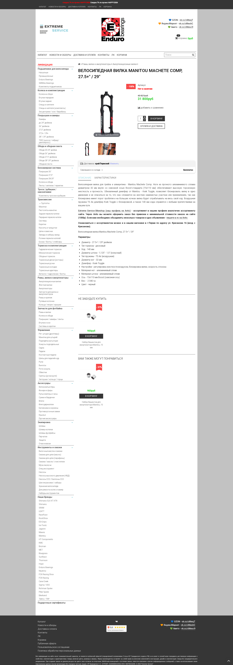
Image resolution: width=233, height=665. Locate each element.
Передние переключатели (50, 217)
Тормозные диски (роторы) (51, 260)
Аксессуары (44, 383)
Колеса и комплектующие (51, 90)
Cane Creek (43, 581)
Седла (41, 348)
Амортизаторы (45, 288)
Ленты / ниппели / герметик (51, 185)
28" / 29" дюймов (46, 137)
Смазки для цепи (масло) (50, 455)
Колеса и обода (46, 182)
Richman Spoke (45, 588)
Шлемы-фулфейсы (47, 433)
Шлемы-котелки (46, 429)
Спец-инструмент (46, 469)
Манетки (43, 207)
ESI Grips (43, 522)
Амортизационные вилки (50, 281)
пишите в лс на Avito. (177, 217)
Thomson (43, 560)
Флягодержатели (46, 404)
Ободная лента (45, 164)
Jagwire (42, 529)
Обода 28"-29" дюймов (49, 160)
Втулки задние (45, 101)
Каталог (42, 7)
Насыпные (43, 72)
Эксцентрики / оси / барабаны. (52, 112)
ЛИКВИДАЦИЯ (45, 65)
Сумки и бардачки (47, 397)
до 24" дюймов (45, 123)
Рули (41, 362)
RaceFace (43, 515)
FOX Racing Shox (46, 574)
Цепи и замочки (46, 231)
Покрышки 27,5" (46, 175)
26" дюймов (44, 126)
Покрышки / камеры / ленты (51, 319)
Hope (41, 564)
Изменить (114, 164)
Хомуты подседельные (49, 344)
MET (41, 550)
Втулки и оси (44, 323)
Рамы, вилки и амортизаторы (53, 277)
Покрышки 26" (45, 171)
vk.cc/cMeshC (186, 23)
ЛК (100, 7)
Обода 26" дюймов (47, 153)
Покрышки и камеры (49, 115)
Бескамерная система (49, 168)
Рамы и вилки (45, 312)
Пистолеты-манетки (48, 210)
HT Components (46, 539)
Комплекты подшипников (50, 87)
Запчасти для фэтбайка (50, 308)
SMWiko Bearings (46, 83)
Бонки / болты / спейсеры (50, 242)
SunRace (43, 557)
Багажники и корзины (48, 408)
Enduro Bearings (46, 79)
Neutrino (42, 571)
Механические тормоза (49, 253)
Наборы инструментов (49, 493)
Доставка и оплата (76, 7)
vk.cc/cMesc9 (186, 27)
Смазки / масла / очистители (52, 462)
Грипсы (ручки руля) (48, 376)
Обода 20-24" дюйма (48, 150)
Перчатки (43, 436)
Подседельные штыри (48, 341)
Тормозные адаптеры (48, 270)
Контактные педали (47, 355)
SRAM (41, 508)
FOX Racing (44, 578)
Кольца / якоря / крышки (50, 305)
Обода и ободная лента (50, 146)
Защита (42, 440)
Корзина (108, 7)
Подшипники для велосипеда (53, 69)
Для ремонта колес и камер (51, 490)
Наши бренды (45, 497)
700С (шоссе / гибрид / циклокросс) (49, 141)
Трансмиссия (45, 199)
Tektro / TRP (44, 599)
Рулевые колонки (46, 301)
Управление (44, 330)
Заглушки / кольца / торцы (51, 379)
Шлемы (42, 426)
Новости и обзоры (57, 7)
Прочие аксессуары (47, 418)
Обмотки (43, 372)
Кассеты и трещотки (48, 228)
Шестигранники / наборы (50, 483)
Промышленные (46, 76)
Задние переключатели (49, 214)
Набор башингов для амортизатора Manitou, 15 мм (91, 345)
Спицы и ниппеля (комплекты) (52, 108)
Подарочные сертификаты (52, 602)
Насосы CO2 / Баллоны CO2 (51, 479)
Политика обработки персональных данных (59, 650)
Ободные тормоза (47, 256)
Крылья (42, 415)
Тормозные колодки (48, 267)
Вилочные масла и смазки (50, 451)
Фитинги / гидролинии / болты (52, 274)
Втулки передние (46, 98)
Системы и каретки (47, 326)
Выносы (42, 365)
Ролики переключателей (50, 238)
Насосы (42, 472)
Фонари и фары (45, 390)
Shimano (43, 504)
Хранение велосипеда (48, 486)
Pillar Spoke (44, 592)
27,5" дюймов (45, 130)
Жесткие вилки (45, 285)
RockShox (43, 518)
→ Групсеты (44, 203)
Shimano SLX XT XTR (48, 501)
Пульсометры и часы (48, 394)
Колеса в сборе (46, 94)
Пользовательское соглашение (53, 647)
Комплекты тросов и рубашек (52, 196)
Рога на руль (44, 369)
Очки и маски (45, 443)
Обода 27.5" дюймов (48, 157)
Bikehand (43, 595)
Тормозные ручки (47, 263)
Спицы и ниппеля (46, 105)
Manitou (42, 536)
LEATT (41, 511)
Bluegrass (43, 553)
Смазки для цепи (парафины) (52, 458)
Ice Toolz (43, 525)
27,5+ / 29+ (43, 133)
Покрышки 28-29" (46, 178)
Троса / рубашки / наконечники (47, 190)
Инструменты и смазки (50, 447)
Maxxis (42, 532)
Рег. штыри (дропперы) (49, 334)
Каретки (42, 224)
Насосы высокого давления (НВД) (54, 476)
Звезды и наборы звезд (49, 235)
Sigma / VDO (44, 585)
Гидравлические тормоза (50, 249)
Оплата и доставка (151, 126)
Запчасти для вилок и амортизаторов (48, 293)
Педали (42, 351)
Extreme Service (147, 664)
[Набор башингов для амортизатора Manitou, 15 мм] (91, 316)
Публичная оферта (47, 643)
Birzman (42, 546)
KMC (41, 543)
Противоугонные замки (49, 411)
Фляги (41, 401)
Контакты (92, 7)
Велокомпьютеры (47, 387)
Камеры (42, 119)
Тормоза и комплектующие (52, 245)
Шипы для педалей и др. (49, 358)
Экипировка (44, 422)
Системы (43, 221)
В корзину (156, 118)
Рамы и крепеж (45, 298)
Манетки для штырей (48, 337)
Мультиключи (45, 465)
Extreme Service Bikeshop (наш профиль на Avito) (104, 210)
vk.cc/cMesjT (186, 20)
